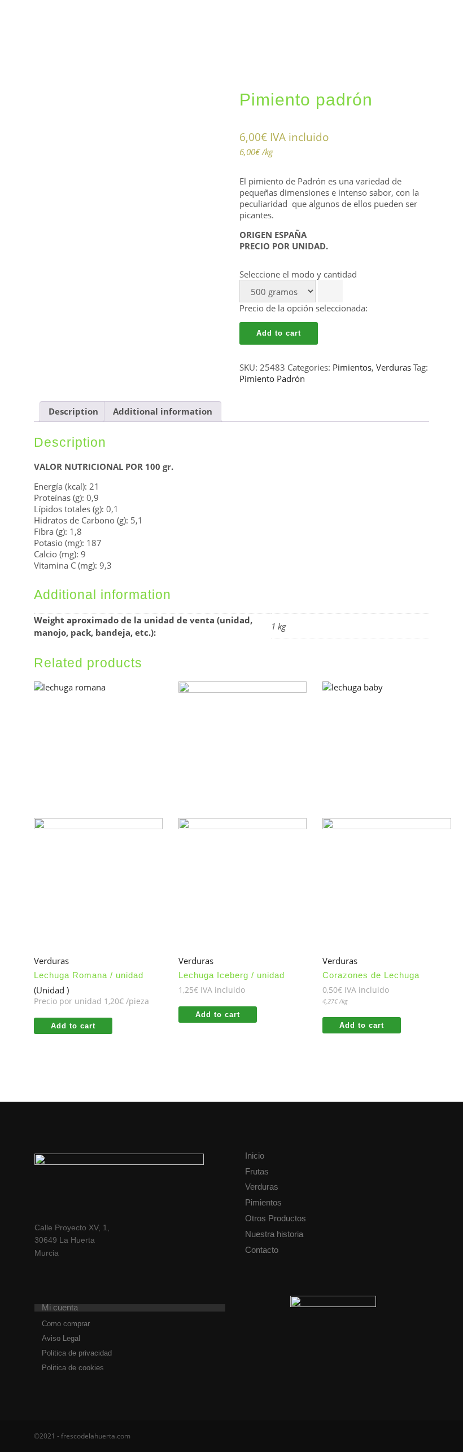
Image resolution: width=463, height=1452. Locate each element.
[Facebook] (388, 1436)
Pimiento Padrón (272, 378)
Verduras (393, 367)
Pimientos (352, 367)
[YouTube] (421, 1436)
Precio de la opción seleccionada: (303, 308)
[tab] (73, 411)
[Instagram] (405, 1436)
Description (73, 411)
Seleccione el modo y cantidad (298, 274)
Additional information (162, 411)
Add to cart (278, 333)
